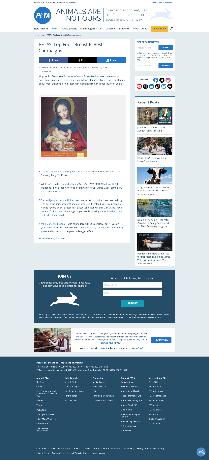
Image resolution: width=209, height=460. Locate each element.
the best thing (112, 171)
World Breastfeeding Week (91, 76)
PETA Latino (154, 423)
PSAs (95, 391)
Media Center (99, 382)
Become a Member (130, 386)
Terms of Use (58, 453)
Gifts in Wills (126, 409)
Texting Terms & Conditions (148, 448)
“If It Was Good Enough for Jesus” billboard (64, 171)
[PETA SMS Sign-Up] (145, 86)
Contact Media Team (103, 400)
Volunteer (40, 405)
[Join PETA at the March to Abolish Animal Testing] (154, 120)
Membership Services (131, 421)
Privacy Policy (42, 453)
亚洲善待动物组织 (157, 419)
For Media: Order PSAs (103, 395)
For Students (71, 395)
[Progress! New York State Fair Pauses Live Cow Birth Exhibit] (154, 181)
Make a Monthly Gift (130, 391)
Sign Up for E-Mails (45, 414)
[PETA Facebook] (155, 80)
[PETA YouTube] (139, 86)
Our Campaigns (72, 386)
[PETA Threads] (169, 86)
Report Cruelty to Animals (162, 2)
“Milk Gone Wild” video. (53, 223)
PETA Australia (156, 409)
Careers (40, 386)
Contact (86, 448)
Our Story (40, 382)
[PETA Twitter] (161, 80)
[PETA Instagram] (168, 80)
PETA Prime (41, 409)
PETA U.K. (153, 382)
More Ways (126, 430)
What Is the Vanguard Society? (131, 415)
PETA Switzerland (157, 400)
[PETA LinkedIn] (151, 86)
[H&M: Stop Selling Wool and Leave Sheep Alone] (154, 150)
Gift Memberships (129, 426)
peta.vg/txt (145, 55)
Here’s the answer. (51, 191)
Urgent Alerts (71, 382)
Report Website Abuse (78, 453)
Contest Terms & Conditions (106, 448)
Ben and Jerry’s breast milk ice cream (60, 200)
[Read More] (104, 340)
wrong (55, 231)
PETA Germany (156, 391)
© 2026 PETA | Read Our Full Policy (53, 448)
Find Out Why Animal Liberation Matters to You (46, 393)
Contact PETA (43, 423)
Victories (40, 400)
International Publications (42, 429)
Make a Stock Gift (129, 405)
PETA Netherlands (157, 395)
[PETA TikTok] (157, 86)
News (43, 35)
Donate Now (127, 382)
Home (36, 35)
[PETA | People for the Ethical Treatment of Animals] (42, 15)
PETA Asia (153, 414)
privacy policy (124, 317)
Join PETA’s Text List (46, 419)
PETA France (155, 386)
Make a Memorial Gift (131, 395)
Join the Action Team (74, 391)
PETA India (154, 405)
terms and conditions (119, 314)
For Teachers (71, 400)
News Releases (100, 386)
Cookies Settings (98, 453)
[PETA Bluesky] (163, 86)
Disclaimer (128, 448)
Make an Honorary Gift (131, 400)
